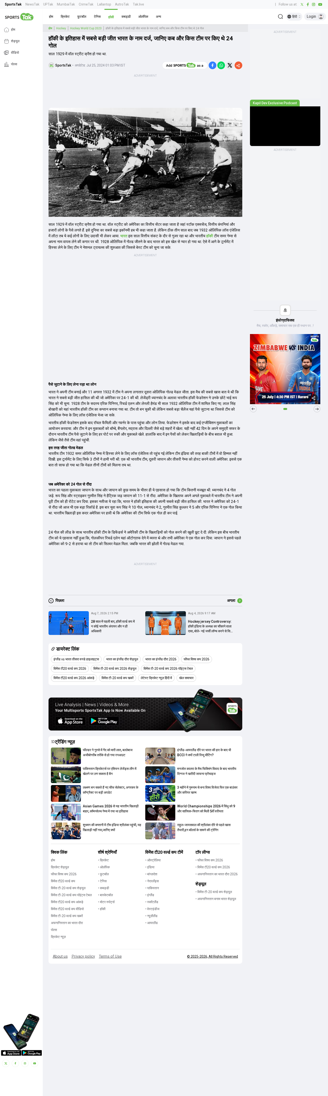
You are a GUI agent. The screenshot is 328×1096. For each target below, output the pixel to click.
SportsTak (13, 4)
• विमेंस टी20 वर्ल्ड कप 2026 (212, 867)
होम (13, 30)
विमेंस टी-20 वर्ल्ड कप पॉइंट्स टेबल (71, 895)
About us (60, 956)
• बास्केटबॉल (105, 895)
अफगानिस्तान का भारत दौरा (67, 923)
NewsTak (32, 4)
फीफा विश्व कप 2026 (64, 874)
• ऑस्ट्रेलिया (153, 860)
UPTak (48, 4)
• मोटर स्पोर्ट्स (106, 902)
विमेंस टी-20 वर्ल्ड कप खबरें (67, 916)
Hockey (61, 28)
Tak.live (138, 4)
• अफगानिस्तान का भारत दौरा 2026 (216, 874)
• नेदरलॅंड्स (152, 881)
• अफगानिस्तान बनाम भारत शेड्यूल (215, 899)
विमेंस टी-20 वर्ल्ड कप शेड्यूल (68, 888)
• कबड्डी (103, 888)
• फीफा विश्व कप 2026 (209, 860)
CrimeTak (86, 4)
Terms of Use (110, 956)
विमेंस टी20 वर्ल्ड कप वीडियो (67, 909)
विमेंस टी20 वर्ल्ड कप (63, 881)
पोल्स (14, 64)
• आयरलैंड (151, 923)
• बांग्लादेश (151, 874)
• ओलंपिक (104, 867)
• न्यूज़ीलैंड (151, 916)
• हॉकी (101, 909)
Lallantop (104, 4)
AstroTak (122, 4)
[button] (51, 16)
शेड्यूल (15, 41)
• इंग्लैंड (149, 895)
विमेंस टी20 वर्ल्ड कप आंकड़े (67, 902)
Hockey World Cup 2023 (86, 28)
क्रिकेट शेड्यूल (60, 867)
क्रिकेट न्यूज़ (58, 937)
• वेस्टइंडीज (152, 909)
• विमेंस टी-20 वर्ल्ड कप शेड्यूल (213, 892)
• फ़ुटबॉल (103, 874)
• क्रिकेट (103, 860)
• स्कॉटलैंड (151, 902)
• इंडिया (149, 867)
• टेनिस (102, 881)
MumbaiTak (66, 4)
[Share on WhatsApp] (221, 65)
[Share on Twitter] (230, 65)
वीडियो (15, 53)
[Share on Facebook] (212, 65)
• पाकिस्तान (152, 888)
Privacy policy (83, 956)
